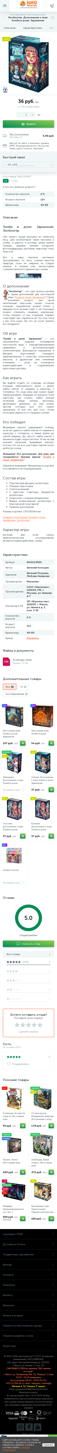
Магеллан (33, 638)
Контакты (8, 1274)
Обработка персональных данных (22, 1325)
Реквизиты (9, 1284)
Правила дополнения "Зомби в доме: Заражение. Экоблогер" (24, 519)
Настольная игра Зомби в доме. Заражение (11, 733)
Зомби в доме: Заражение (30, 297)
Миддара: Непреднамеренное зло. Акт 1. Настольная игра (13, 1210)
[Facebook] (29, 1427)
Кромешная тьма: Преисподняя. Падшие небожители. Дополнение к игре (42, 1210)
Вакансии (8, 1305)
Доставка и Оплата (14, 1244)
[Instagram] (20, 1427)
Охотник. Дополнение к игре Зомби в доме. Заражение (13, 828)
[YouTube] (37, 1427)
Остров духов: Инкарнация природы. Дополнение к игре (42, 1116)
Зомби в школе (11, 870)
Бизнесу (8, 1295)
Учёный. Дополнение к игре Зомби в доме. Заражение (42, 780)
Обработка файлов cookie (18, 1335)
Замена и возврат (13, 1315)
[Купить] (22, 743)
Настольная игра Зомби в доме (40, 732)
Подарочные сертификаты (18, 1254)
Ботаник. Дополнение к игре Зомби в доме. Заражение (41, 828)
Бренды (7, 1264)
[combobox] (10, 164)
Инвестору (9, 1345)
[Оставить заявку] (22, 789)
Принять (48, 1444)
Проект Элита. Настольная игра (11, 1161)
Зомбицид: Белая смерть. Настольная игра (41, 1162)
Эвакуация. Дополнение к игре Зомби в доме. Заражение (13, 781)
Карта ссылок (28, 1433)
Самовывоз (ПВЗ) (13, 1234)
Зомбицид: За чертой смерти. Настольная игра (14, 1116)
